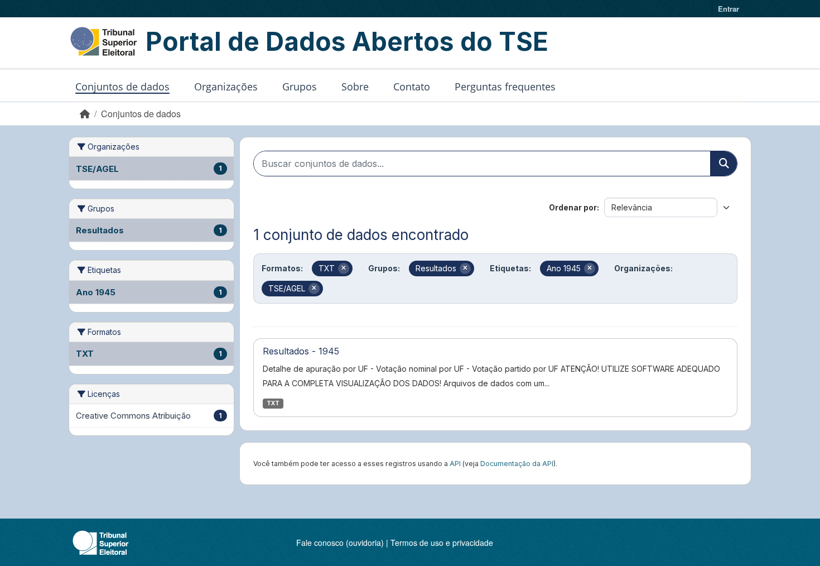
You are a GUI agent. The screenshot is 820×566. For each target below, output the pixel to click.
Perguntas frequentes (505, 86)
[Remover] (343, 268)
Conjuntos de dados (122, 86)
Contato (411, 86)
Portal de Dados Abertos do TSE (347, 41)
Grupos (299, 86)
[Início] (85, 113)
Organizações (226, 86)
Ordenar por (573, 207)
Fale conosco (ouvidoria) (340, 542)
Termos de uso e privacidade (441, 542)
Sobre (355, 86)
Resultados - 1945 (301, 351)
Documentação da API (516, 463)
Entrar (728, 8)
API (455, 463)
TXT (273, 403)
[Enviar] (723, 163)
